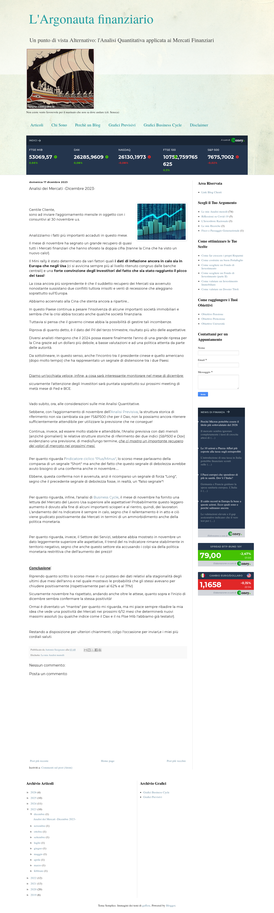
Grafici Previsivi (122, 125)
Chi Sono (59, 125)
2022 (34, 878)
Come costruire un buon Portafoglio (222, 260)
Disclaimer (199, 125)
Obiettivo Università (213, 323)
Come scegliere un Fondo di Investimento (217, 266)
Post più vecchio (176, 761)
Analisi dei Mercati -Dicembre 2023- (54, 819)
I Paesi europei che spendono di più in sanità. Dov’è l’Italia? (219, 476)
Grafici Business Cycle (163, 125)
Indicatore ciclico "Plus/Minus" (91, 459)
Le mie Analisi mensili (52, 655)
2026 (34, 792)
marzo (38, 865)
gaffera (146, 905)
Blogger (170, 905)
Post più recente (39, 761)
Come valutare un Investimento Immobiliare (219, 282)
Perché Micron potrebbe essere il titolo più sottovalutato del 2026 (220, 423)
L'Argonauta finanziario (91, 18)
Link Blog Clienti (211, 192)
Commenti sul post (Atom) (56, 767)
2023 (34, 809)
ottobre (38, 831)
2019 (34, 895)
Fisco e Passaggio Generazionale (220, 230)
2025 (34, 798)
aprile (37, 859)
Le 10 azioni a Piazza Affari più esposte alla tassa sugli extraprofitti (221, 449)
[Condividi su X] (93, 650)
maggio (38, 854)
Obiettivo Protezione (213, 319)
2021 (34, 883)
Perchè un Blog (87, 125)
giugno (38, 848)
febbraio (39, 871)
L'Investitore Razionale (214, 221)
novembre (40, 826)
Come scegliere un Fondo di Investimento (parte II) (217, 274)
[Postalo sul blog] (89, 650)
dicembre (39, 814)
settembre (40, 837)
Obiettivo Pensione (212, 314)
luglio (37, 843)
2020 (34, 889)
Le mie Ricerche (211, 226)
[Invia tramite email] (85, 650)
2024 (34, 803)
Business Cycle (106, 497)
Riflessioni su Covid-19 (215, 216)
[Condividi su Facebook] (96, 650)
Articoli (36, 125)
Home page (107, 761)
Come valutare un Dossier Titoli (220, 289)
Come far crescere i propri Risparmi (222, 255)
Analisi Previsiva (124, 412)
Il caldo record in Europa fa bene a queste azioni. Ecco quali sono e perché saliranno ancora (221, 504)
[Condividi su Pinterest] (100, 650)
